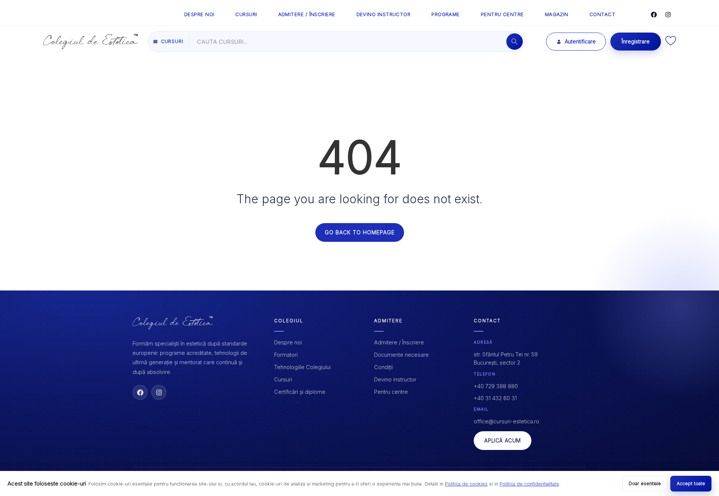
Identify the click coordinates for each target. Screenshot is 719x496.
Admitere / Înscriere (399, 342)
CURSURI (246, 14)
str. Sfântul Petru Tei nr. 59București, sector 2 (506, 358)
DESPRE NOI (199, 14)
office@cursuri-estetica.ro (506, 421)
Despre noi (288, 342)
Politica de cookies (466, 484)
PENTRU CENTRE (502, 14)
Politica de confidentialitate (529, 484)
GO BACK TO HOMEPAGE (360, 232)
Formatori (286, 355)
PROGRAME (445, 14)
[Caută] (514, 41)
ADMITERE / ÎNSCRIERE (307, 14)
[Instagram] (668, 14)
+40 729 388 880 (496, 386)
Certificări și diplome (299, 392)
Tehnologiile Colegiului (302, 367)
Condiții (383, 367)
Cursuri (283, 379)
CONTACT (602, 14)
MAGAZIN (556, 14)
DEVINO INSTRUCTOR (384, 14)
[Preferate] (670, 43)
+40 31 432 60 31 (495, 398)
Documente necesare (401, 355)
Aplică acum (502, 441)
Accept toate (691, 483)
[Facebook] (653, 14)
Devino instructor (395, 379)
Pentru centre (391, 392)
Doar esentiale (645, 483)
